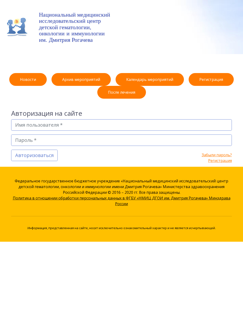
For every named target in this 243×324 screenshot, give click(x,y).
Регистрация (211, 79)
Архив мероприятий (81, 79)
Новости (28, 79)
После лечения (121, 92)
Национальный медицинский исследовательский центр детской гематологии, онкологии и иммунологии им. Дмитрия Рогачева (74, 27)
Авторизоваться (34, 155)
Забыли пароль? (217, 154)
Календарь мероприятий (149, 79)
